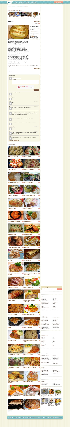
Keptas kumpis (11, 300)
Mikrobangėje (44, 344)
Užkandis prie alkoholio (56, 371)
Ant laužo (43, 337)
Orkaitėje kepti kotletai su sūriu (13, 368)
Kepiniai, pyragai (55, 298)
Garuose (43, 338)
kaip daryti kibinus (20, 65)
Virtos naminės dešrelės (29, 395)
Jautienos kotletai (12, 340)
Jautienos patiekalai (45, 323)
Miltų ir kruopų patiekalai (46, 328)
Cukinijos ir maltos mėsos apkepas (13, 274)
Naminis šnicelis (27, 221)
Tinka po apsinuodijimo (56, 384)
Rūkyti (53, 337)
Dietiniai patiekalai (45, 383)
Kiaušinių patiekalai (45, 327)
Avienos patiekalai (45, 317)
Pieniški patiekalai (55, 319)
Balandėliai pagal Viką (29, 381)
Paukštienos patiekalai (56, 317)
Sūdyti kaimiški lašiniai (13, 287)
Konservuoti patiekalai (45, 302)
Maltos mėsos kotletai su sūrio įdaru (29, 301)
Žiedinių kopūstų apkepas (13, 354)
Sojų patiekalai (55, 320)
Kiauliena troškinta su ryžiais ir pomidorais (30, 274)
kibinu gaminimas (26, 65)
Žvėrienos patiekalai (56, 327)
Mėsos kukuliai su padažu (13, 182)
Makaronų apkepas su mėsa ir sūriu (30, 341)
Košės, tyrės (54, 299)
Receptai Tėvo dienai (45, 362)
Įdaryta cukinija (27, 156)
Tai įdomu (27, 2)
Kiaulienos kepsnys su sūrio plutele (14, 396)
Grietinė (32, 34)
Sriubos (54, 303)
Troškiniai (54, 306)
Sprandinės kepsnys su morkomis (13, 382)
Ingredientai (34, 2)
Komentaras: (14, 79)
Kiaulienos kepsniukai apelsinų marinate (22, 17)
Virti (53, 344)
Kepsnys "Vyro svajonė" (13, 195)
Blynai (43, 306)
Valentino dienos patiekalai (46, 359)
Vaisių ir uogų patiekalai (56, 323)
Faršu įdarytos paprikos (29, 195)
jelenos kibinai (31, 65)
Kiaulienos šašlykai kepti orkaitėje (13, 410)
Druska (32, 35)
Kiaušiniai (32, 36)
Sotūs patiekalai (55, 370)
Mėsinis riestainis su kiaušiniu (29, 16)
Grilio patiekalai (44, 299)
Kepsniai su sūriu (12, 208)
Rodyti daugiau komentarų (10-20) (14, 140)
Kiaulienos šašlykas (28, 182)
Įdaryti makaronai (28, 327)
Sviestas (32, 31)
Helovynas (54, 355)
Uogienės (54, 307)
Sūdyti (53, 338)
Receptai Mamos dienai (45, 355)
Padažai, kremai (55, 302)
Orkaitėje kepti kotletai (29, 169)
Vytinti (53, 345)
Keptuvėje (43, 340)
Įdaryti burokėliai (12, 16)
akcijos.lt (36, 38)
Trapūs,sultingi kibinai (13, 156)
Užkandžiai (26, 6)
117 (22, 156)
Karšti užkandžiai (19, 6)
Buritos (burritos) (11, 169)
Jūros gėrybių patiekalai (45, 324)
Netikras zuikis (27, 260)
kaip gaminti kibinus (15, 65)
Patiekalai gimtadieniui (56, 358)
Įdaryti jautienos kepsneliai (30, 367)
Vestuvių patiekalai (55, 363)
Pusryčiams (44, 298)
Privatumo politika (18, 417)
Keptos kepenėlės (28, 409)
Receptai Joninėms (55, 359)
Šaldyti (54, 341)
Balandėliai (26, 247)
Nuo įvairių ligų (44, 384)
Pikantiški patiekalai (45, 374)
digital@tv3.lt (58, 417)
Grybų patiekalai (44, 321)
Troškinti (54, 342)
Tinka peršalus (55, 383)
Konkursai (21, 2)
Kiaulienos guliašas (28, 354)
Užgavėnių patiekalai (45, 358)
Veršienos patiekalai (56, 324)
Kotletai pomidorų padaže (29, 314)
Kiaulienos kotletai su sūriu (14, 247)
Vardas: (13, 77)
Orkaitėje (43, 345)
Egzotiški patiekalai (45, 370)
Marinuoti (43, 342)
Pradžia (9, 6)
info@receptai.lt (49, 417)
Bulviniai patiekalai (45, 319)
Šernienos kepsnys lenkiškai (34, 17)
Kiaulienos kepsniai (28, 287)
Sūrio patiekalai (55, 321)
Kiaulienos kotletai (28, 208)
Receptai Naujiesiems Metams (56, 362)
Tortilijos (10, 260)
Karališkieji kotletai (28, 234)
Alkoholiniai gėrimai (45, 303)
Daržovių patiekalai (45, 320)
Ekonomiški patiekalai (45, 371)
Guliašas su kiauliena (13, 314)
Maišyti (43, 341)
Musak (9, 327)
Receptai (15, 2)
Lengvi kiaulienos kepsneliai (14, 221)
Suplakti (54, 340)
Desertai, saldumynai (45, 307)
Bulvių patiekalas (12, 234)
